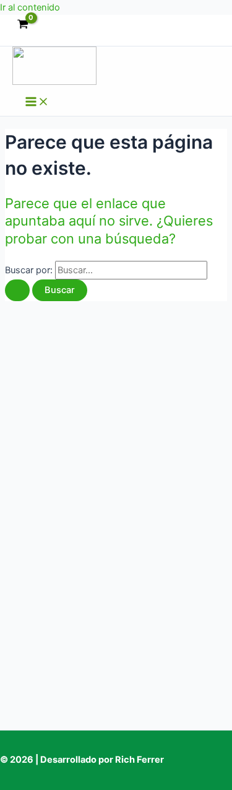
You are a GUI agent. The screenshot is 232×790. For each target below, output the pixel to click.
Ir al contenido (30, 7)
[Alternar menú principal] (37, 102)
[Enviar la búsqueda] (17, 290)
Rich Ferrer (139, 759)
